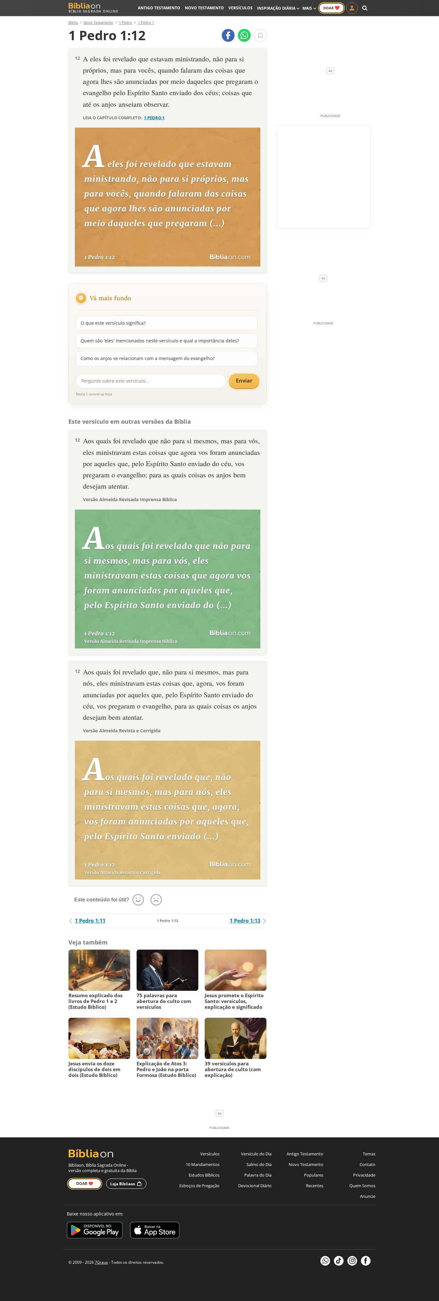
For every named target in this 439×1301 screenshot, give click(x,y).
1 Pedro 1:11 (90, 920)
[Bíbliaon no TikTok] (339, 1261)
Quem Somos (362, 1185)
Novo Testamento (204, 8)
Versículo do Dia (256, 1154)
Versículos (240, 8)
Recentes (314, 1185)
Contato (367, 1164)
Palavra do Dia (258, 1175)
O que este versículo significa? (113, 323)
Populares (313, 1175)
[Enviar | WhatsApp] (244, 35)
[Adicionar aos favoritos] (260, 35)
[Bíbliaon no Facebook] (366, 1261)
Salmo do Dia (259, 1164)
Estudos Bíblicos (204, 1175)
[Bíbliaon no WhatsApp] (325, 1261)
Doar (331, 8)
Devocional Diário (255, 1185)
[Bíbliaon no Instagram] (352, 1261)
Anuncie (367, 1196)
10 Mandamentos (203, 1164)
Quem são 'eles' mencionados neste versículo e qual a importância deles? (160, 341)
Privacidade (364, 1175)
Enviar (244, 380)
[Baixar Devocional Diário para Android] (94, 1231)
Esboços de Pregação (199, 1185)
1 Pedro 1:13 (245, 920)
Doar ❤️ (84, 1183)
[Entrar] (352, 8)
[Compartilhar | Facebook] (228, 35)
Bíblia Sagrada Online (93, 11)
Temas (369, 1154)
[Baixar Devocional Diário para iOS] (154, 1231)
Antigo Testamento (159, 8)
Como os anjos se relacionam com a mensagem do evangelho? (148, 358)
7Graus (101, 1262)
